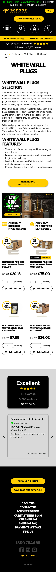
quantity (18, 282)
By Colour (42, 53)
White (7, 57)
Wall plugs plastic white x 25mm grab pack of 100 (12, 328)
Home (5, 53)
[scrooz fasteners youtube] (34, 549)
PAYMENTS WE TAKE (28, 527)
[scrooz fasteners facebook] (21, 549)
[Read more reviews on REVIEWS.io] (28, 404)
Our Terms (28, 565)
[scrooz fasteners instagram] (28, 549)
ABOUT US (28, 503)
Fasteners (16, 53)
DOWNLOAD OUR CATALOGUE (28, 490)
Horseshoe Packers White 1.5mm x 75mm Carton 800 (41, 264)
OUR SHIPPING (28, 519)
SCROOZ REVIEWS (28, 511)
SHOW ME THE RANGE (28, 481)
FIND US (28, 531)
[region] (28, 436)
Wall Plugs (29, 53)
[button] (4, 436)
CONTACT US (28, 507)
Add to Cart (15, 288)
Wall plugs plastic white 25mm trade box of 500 (40, 328)
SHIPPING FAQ (28, 523)
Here (43, 5)
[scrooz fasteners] (14, 10)
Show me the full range (29, 19)
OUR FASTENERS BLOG (28, 515)
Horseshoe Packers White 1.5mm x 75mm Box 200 (13, 264)
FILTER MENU (28, 182)
